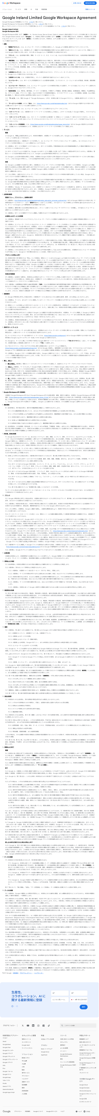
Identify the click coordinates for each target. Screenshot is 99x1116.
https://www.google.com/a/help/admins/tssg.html (21, 348)
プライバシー (18, 1111)
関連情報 (44, 9)
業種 (25, 9)
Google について (38, 1111)
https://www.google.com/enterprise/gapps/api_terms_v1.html (28, 397)
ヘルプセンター (39, 973)
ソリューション (7, 9)
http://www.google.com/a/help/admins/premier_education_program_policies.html (40, 200)
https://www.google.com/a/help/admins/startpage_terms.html (50, 124)
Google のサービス (51, 1111)
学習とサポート (84, 1036)
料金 (36, 9)
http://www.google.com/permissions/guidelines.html (23, 547)
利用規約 (15, 973)
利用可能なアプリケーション (10, 1037)
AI (31, 9)
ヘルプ (62, 1111)
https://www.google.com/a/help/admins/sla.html (52, 103)
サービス (18, 9)
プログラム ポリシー (26, 973)
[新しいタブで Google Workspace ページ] (11, 3)
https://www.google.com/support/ (55, 335)
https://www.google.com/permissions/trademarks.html (70, 531)
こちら (31, 22)
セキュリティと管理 (29, 1036)
